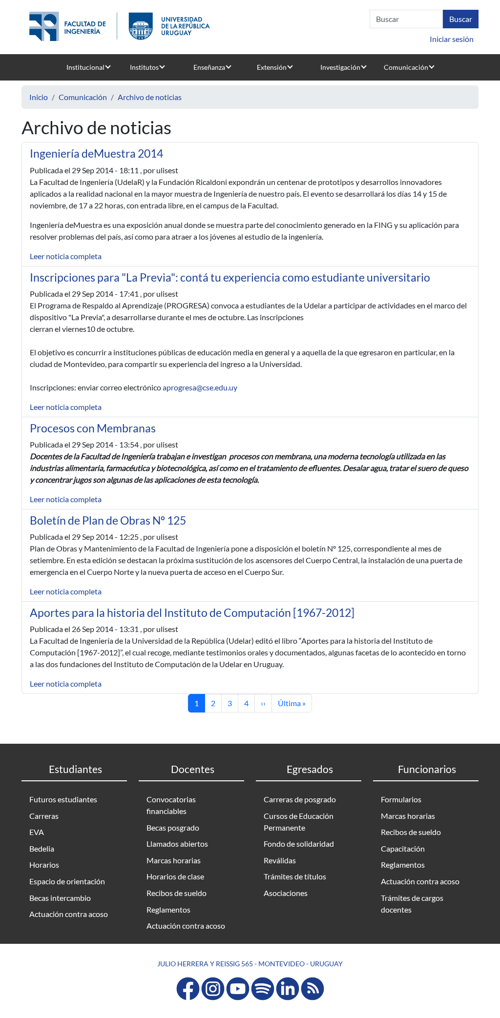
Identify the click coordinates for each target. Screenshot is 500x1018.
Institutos (144, 67)
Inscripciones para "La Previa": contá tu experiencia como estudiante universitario (230, 277)
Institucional (85, 67)
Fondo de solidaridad (299, 843)
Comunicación (406, 67)
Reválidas (280, 860)
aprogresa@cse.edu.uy (200, 387)
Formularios (401, 799)
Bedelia (41, 848)
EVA (36, 831)
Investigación (340, 67)
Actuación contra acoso (68, 913)
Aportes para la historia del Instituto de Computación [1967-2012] (192, 612)
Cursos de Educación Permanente (298, 821)
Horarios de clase (175, 876)
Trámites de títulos (295, 876)
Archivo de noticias (150, 97)
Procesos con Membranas (93, 428)
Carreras (44, 815)
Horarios (44, 864)
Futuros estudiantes (63, 799)
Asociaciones (286, 892)
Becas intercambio (60, 897)
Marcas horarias (173, 860)
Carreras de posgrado (300, 799)
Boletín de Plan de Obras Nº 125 (108, 520)
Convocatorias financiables (171, 804)
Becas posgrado (172, 827)
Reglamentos (168, 909)
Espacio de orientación (67, 881)
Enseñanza (209, 67)
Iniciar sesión (452, 38)
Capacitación (403, 848)
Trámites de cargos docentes (412, 903)
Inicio (38, 97)
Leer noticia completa (66, 256)
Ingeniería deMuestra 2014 (96, 153)
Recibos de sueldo (176, 892)
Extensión (272, 67)
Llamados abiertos (177, 843)
